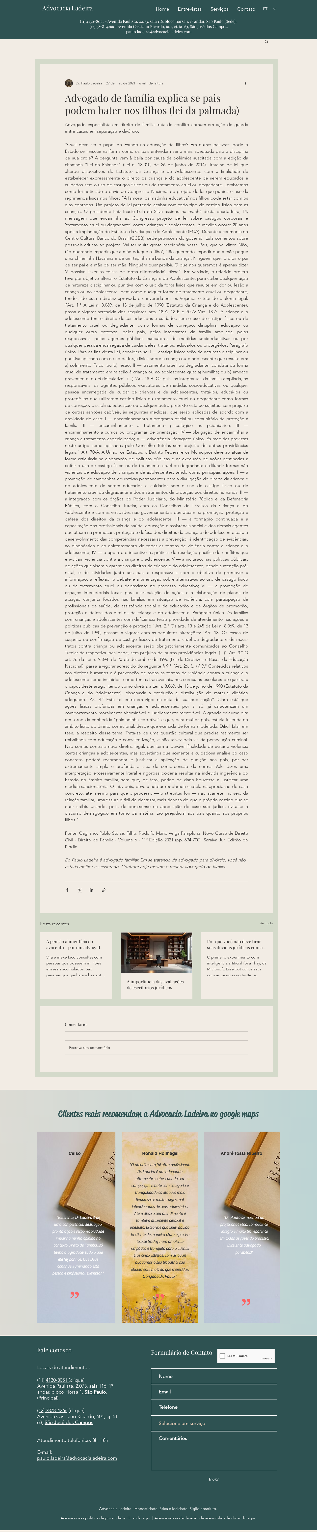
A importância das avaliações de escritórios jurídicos (155, 984)
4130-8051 (57, 1380)
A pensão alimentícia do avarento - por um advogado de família (74, 944)
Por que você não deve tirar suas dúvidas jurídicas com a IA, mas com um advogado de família (235, 944)
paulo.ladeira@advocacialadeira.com (158, 31)
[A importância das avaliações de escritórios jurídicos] (156, 953)
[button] (266, 41)
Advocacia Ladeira (70, 8)
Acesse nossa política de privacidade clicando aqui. (106, 1518)
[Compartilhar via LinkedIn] (91, 890)
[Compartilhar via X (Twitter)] (79, 890)
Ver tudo (266, 923)
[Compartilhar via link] (103, 890)
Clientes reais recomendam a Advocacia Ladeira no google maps (158, 1113)
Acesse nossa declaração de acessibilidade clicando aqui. (204, 1518)
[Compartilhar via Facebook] (67, 890)
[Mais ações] (245, 83)
